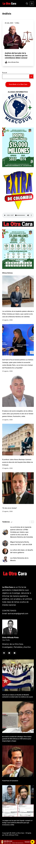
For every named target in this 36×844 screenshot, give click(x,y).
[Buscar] (27, 3)
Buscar (4, 73)
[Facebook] (4, 653)
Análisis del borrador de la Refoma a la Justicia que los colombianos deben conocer (16, 55)
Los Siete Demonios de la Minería (19, 559)
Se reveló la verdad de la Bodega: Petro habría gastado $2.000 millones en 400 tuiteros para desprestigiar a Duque (17, 739)
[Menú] (32, 3)
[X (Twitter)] (9, 653)
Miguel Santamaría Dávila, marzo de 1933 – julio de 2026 (21, 543)
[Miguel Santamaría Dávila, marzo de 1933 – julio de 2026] (5, 543)
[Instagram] (14, 653)
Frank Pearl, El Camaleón (10, 780)
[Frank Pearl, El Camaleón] (18, 761)
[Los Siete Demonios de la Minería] (5, 559)
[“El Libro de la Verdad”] (18, 488)
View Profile (6, 640)
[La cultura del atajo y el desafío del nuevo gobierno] (5, 551)
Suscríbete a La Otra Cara (18, 84)
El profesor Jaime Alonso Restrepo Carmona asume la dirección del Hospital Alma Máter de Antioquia (17, 462)
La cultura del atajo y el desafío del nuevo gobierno (21, 551)
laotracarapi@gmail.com (18, 613)
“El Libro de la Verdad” (9, 508)
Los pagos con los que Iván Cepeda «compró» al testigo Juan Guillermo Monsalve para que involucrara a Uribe (17, 823)
